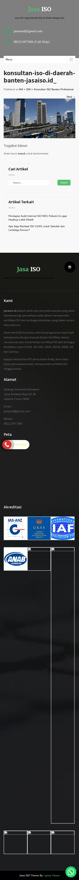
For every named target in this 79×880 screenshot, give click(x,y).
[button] (70, 871)
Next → (71, 96)
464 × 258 (24, 89)
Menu (9, 59)
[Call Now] (7, 444)
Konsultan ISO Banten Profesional (53, 89)
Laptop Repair (51, 875)
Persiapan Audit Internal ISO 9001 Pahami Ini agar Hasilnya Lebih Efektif (37, 217)
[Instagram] (69, 267)
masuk (22, 153)
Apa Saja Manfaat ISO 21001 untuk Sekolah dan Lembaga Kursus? (36, 228)
